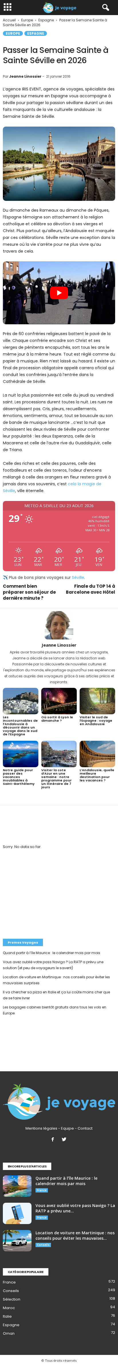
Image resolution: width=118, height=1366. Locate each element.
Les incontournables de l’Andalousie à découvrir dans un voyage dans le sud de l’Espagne (20, 725)
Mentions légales (41, 1128)
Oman (9, 1333)
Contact (85, 1128)
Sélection (11, 1299)
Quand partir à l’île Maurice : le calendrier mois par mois (51, 952)
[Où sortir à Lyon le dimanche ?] (59, 701)
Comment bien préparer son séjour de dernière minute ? (29, 592)
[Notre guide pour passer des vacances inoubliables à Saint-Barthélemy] (20, 754)
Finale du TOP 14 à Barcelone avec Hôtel (90, 589)
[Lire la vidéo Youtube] (59, 292)
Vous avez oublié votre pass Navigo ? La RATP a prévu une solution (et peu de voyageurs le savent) (53, 964)
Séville (78, 577)
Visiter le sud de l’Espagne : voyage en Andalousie (96, 720)
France (41, 1190)
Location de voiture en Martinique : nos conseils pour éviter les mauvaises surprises (56, 980)
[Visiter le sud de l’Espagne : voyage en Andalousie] (97, 701)
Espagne (35, 33)
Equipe (67, 1128)
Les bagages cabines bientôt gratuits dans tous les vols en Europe (54, 1010)
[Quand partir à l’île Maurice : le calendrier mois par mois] (17, 1186)
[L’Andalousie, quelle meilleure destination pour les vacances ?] (97, 754)
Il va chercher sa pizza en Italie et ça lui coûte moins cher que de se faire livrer (56, 995)
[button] (104, 7)
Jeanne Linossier (25, 76)
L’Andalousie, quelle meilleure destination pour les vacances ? (97, 775)
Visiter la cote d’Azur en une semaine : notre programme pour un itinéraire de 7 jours (56, 778)
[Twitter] (65, 1140)
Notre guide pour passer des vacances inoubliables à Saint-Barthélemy (19, 777)
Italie (7, 1316)
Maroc (9, 1308)
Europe (13, 33)
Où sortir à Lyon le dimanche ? (57, 719)
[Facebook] (54, 1140)
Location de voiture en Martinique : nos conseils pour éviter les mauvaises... (75, 1235)
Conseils (43, 1245)
